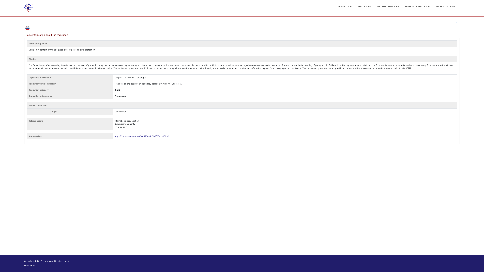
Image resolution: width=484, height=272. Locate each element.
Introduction (345, 7)
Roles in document (445, 7)
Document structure (388, 7)
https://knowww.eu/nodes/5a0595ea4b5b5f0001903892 (142, 136)
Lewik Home (30, 265)
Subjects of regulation (417, 7)
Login (456, 22)
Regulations (364, 7)
